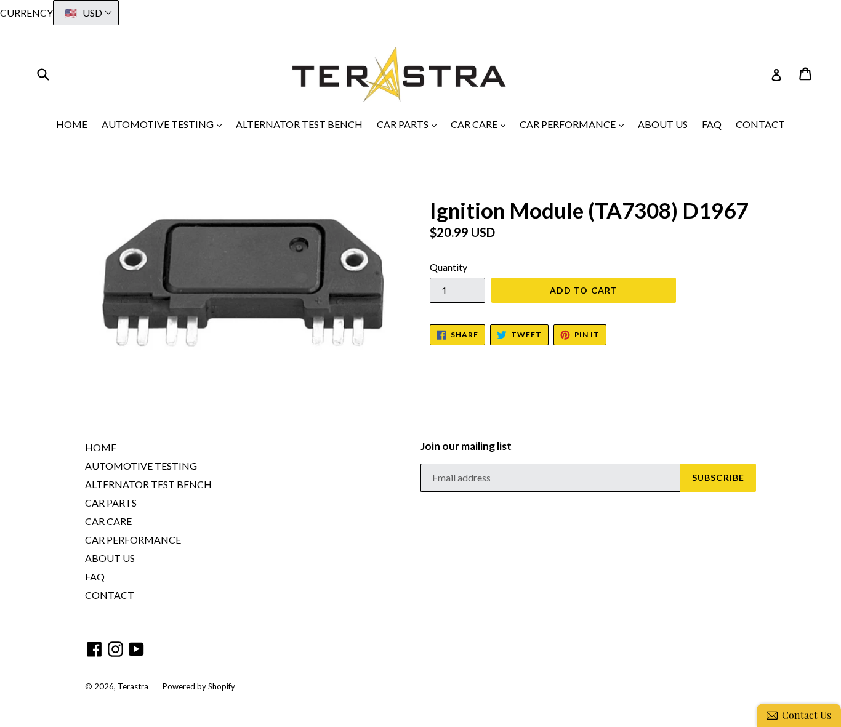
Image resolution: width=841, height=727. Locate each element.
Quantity (448, 267)
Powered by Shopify (199, 686)
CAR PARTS (410, 124)
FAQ (712, 124)
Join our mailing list (466, 446)
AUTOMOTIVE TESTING (165, 124)
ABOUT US (663, 124)
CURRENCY (26, 12)
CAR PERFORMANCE (575, 124)
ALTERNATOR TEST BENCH (299, 124)
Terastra (133, 686)
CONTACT (760, 124)
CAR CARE (481, 124)
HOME (71, 124)
